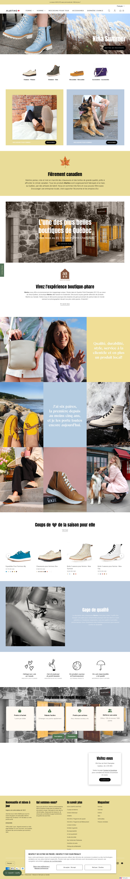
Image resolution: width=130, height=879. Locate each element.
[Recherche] (109, 10)
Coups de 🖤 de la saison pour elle (65, 525)
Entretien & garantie (72, 828)
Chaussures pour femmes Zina (46, 566)
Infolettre (69, 816)
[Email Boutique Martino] (122, 863)
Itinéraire (104, 779)
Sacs (99, 816)
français (120, 6)
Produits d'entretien (103, 822)
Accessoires (78, 10)
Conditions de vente (72, 843)
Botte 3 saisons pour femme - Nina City (109, 567)
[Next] (121, 556)
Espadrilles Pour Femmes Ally (16, 566)
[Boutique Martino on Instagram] (117, 863)
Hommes (100, 809)
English (69, 849)
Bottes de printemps (114, 48)
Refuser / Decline (98, 867)
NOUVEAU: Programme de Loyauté (76, 819)
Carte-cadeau (101, 819)
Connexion (72, 736)
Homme (40, 10)
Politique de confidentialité (74, 846)
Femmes (100, 806)
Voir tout (65, 530)
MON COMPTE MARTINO (74, 806)
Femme (29, 10)
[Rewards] (12, 873)
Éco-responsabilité (72, 831)
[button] (125, 878)
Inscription (58, 736)
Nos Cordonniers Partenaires (74, 840)
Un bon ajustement (72, 834)
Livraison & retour (71, 825)
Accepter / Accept (69, 867)
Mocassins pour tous (59, 10)
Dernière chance (95, 10)
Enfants (100, 812)
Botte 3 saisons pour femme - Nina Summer (79, 567)
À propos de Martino (72, 809)
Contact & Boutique (72, 812)
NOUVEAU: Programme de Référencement (78, 822)
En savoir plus (65, 244)
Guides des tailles (71, 837)
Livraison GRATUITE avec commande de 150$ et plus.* (65, 2)
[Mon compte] (115, 10)
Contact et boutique (110, 770)
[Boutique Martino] (13, 11)
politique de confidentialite (52, 861)
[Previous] (8, 556)
